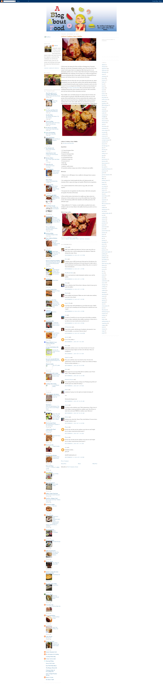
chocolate (104, 126)
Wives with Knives (50, 227)
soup (103, 298)
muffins (82, 238)
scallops (104, 286)
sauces (103, 282)
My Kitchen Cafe (50, 148)
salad (103, 279)
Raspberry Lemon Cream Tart (56, 396)
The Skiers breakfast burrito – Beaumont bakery (52, 229)
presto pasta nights (106, 252)
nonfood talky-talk (106, 213)
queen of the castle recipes (52, 373)
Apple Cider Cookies (54, 101)
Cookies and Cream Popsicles (52, 154)
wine (103, 327)
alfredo (103, 64)
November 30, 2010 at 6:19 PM (74, 311)
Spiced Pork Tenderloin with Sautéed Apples (55, 644)
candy (103, 113)
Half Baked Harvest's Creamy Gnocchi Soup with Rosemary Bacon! (56, 219)
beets (103, 91)
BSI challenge (105, 105)
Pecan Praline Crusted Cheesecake (53, 494)
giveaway (104, 171)
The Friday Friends (50, 206)
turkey (103, 319)
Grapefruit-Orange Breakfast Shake (56, 375)
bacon (103, 78)
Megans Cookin (49, 364)
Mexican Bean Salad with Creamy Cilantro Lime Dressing (53, 123)
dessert (103, 144)
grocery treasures (106, 174)
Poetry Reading (49, 430)
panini (103, 225)
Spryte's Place (49, 594)
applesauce (104, 70)
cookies (103, 134)
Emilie (66, 389)
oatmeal (104, 217)
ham (103, 176)
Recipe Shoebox (49, 169)
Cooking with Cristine (51, 383)
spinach (103, 300)
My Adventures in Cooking (52, 654)
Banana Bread (55, 280)
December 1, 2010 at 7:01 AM (74, 341)
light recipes (105, 192)
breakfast (73, 238)
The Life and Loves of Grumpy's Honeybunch (51, 93)
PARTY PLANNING (55, 531)
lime (103, 194)
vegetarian (104, 323)
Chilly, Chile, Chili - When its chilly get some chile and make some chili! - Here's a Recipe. (56, 416)
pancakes (104, 223)
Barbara (67, 417)
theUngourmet (68, 327)
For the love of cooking (51, 127)
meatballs (104, 199)
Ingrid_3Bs (67, 303)
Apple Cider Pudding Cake (55, 628)
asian (103, 74)
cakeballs (104, 111)
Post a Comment (65, 461)
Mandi (66, 293)
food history (104, 159)
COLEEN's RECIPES (51, 195)
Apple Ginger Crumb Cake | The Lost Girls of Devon (56, 253)
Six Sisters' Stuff (50, 679)
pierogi (103, 240)
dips (103, 147)
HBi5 (103, 178)
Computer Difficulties (50, 343)
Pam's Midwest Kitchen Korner (51, 238)
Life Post (54, 312)
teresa (56, 45)
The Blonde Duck (69, 273)
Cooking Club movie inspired (55, 208)
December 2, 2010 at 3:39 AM (74, 385)
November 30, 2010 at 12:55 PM (75, 255)
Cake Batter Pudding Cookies (52, 234)
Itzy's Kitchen (49, 472)
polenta (103, 246)
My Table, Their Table (51, 583)
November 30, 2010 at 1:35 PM (74, 269)
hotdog (103, 184)
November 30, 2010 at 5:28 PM (74, 299)
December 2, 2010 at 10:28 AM (74, 401)
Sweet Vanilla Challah (55, 484)
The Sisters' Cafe (50, 268)
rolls (103, 277)
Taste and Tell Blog (50, 132)
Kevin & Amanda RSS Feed (52, 359)
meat (103, 198)
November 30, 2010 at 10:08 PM (75, 333)
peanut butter (105, 230)
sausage (103, 284)
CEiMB (103, 117)
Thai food (104, 309)
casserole (104, 115)
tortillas (103, 315)
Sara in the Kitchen (50, 615)
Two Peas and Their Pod (52, 110)
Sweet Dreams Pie (56, 574)
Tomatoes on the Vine (51, 300)
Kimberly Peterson (69, 379)
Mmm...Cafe (49, 434)
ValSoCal (48, 310)
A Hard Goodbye (56, 446)
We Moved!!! (48, 637)
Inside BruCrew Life (51, 153)
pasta (103, 228)
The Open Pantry (50, 540)
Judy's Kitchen (49, 515)
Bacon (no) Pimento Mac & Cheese (55, 597)
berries (103, 93)
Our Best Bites (49, 115)
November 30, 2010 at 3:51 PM (74, 289)
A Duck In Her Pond (51, 429)
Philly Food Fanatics (51, 550)
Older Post (94, 463)
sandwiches (104, 280)
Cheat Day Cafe (49, 605)
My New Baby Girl (56, 606)
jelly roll (104, 188)
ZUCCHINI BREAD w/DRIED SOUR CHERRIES (56, 243)
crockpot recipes (105, 140)
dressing (104, 149)
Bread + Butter (49, 561)
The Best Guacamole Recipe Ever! (53, 360)
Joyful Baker (49, 626)
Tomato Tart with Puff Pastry (52, 111)
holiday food (105, 180)
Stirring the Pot (49, 216)
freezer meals (105, 163)
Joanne (66, 405)
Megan (66, 427)
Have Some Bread (50, 483)
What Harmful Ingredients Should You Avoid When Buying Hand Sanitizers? (53, 263)
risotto (103, 275)
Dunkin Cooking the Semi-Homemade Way (52, 572)
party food (104, 226)
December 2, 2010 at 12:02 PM (74, 423)
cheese (103, 118)
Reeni (66, 345)
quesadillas (104, 259)
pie (102, 238)
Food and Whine (50, 661)
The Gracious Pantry (51, 423)
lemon (103, 190)
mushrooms (104, 209)
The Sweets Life (49, 445)
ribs (103, 271)
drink (103, 151)
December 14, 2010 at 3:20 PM (74, 457)
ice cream (104, 186)
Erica (66, 259)
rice (103, 273)
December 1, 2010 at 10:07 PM (74, 365)
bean (103, 86)
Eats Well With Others (51, 665)
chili (103, 124)
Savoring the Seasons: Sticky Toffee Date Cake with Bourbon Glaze (55, 304)
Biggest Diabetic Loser (51, 342)
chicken (104, 122)
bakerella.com (49, 164)
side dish (104, 294)
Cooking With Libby (51, 656)
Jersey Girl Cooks (50, 663)
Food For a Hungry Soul (51, 498)
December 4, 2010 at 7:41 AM (74, 443)
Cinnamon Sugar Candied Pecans (55, 457)
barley (103, 82)
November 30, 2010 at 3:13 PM (74, 279)
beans (103, 88)
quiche (103, 261)
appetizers (104, 68)
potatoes (104, 250)
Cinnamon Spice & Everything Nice (50, 670)
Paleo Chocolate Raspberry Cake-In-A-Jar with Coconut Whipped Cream (52, 407)
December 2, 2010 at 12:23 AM (74, 375)
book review (105, 99)
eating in (104, 153)
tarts (103, 308)
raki (66, 447)
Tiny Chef (54, 506)
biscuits (103, 95)
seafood (103, 290)
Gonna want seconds (51, 659)
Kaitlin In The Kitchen (51, 455)
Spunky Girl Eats (50, 641)
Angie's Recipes (49, 99)
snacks (103, 296)
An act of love (55, 585)
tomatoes (104, 313)
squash (103, 302)
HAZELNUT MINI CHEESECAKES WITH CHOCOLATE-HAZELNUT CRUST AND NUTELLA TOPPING (53, 521)
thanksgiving (105, 311)
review (103, 269)
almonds (104, 66)
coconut (104, 132)
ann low (67, 337)
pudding (104, 254)
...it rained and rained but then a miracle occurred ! (56, 324)
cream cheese (105, 138)
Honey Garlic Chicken (50, 149)
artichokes (104, 72)
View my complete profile (51, 68)
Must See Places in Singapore (56, 139)
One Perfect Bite (50, 321)
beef (103, 89)
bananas (104, 80)
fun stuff (104, 167)
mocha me (48, 279)
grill (103, 172)
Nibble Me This (49, 184)
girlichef (48, 250)
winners (103, 329)
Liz (65, 315)
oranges (87, 238)
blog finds (104, 97)
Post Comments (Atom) (72, 467)
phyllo (103, 236)
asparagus (104, 76)
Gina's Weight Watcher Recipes (51, 674)
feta (103, 157)
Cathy (66, 247)
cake (103, 109)
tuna (103, 317)
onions (103, 219)
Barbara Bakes (49, 158)
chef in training (49, 233)
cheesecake (104, 120)
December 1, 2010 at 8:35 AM (74, 353)
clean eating (104, 130)
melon (103, 201)
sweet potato (105, 306)
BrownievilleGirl (50, 529)
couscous (104, 136)
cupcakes (104, 142)
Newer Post (63, 463)
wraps (103, 331)
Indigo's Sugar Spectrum (52, 493)
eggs (103, 155)
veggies (103, 325)
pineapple (104, 242)
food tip (103, 161)
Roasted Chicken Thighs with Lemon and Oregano (55, 335)
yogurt (103, 333)
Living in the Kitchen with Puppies (52, 347)
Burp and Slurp (49, 466)
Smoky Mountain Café (51, 652)
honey (103, 182)
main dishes (104, 196)
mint (103, 205)
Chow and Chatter (50, 137)
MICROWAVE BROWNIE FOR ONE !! (56, 198)
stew (103, 304)
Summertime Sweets (50, 165)
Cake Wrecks (49, 636)
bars (103, 84)
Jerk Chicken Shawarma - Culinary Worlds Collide (55, 188)
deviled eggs (105, 145)
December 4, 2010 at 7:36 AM (74, 433)
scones (103, 288)
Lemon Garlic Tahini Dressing (52, 129)
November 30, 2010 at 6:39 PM (74, 323)
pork (103, 248)
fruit (77, 238)
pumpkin (104, 257)
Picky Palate (49, 179)
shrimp (103, 292)
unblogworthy (105, 321)
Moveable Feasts (50, 331)
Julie (66, 283)
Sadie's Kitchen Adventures (52, 394)
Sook (66, 369)
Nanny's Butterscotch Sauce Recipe (53, 96)
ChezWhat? (49, 412)
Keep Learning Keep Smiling (53, 260)
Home (79, 463)
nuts (103, 215)
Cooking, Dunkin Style (51, 289)
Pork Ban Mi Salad (56, 541)
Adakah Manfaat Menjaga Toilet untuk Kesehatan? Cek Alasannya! (56, 271)
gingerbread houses (106, 169)
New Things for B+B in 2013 (55, 563)
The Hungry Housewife (51, 668)
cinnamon (104, 128)
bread (67, 238)
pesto (103, 234)
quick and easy (105, 263)
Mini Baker (48, 405)
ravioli (103, 267)
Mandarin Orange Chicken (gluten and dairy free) (56, 172)
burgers (103, 107)
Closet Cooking (49, 121)
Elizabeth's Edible (50, 504)
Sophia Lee (67, 357)
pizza (103, 244)
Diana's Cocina (49, 677)
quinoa (103, 265)
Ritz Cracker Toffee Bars (51, 134)
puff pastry (104, 255)
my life (103, 211)
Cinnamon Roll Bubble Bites (52, 181)
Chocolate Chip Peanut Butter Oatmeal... (55, 553)
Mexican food (105, 203)
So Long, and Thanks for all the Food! (56, 351)
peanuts (103, 232)
